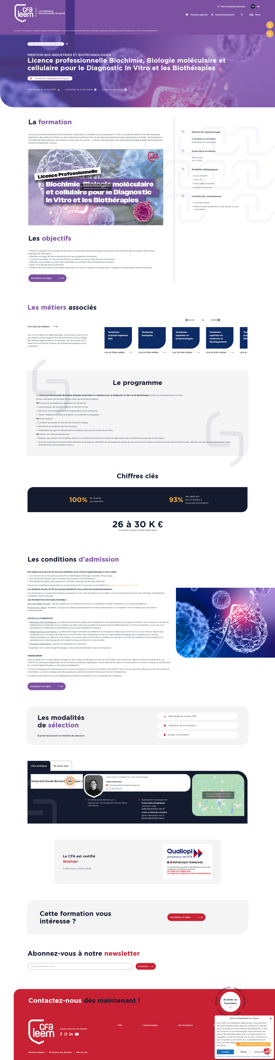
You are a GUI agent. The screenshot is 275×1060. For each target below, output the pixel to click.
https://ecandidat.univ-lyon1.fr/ (124, 585)
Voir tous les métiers (39, 326)
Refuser (243, 1052)
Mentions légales (36, 1052)
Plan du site (81, 1052)
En (258, 6)
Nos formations (185, 1025)
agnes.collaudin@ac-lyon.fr (153, 818)
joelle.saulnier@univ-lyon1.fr (153, 809)
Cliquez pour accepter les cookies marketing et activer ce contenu (95, 187)
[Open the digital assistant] (266, 1051)
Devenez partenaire (224, 15)
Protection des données (60, 1052)
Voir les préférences (262, 1052)
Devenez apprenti (199, 15)
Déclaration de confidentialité (261, 1056)
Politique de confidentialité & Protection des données (234, 1056)
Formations (27, 31)
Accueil (17, 31)
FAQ (120, 1025)
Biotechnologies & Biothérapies (47, 31)
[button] (269, 33)
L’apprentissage (150, 1025)
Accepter (225, 1052)
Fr (252, 6)
